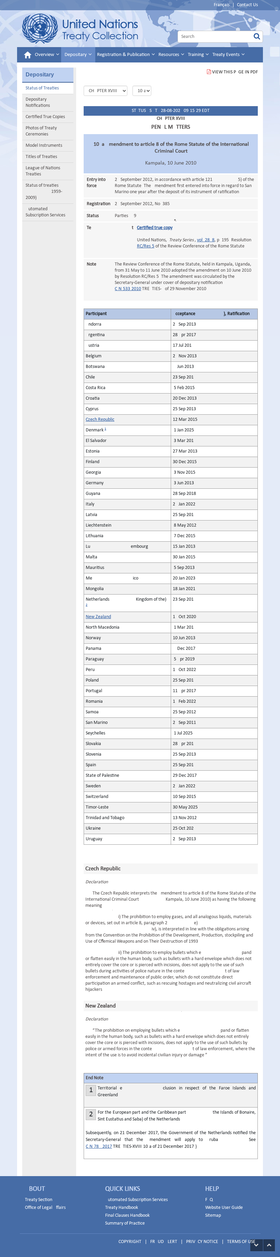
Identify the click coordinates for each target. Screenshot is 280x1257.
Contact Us (247, 5)
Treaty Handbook (121, 1207)
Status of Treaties (42, 88)
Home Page (80, 29)
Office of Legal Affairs (45, 1207)
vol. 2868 (205, 240)
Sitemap (213, 1215)
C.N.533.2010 (128, 288)
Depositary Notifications (38, 102)
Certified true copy (154, 227)
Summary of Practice (125, 1223)
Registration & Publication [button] (124, 54)
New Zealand (98, 616)
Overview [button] (45, 54)
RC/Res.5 (145, 246)
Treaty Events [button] (226, 54)
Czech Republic (100, 419)
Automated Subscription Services (45, 212)
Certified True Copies (45, 116)
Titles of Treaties (41, 156)
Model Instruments (44, 145)
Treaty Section (38, 1199)
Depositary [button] (76, 54)
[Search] (257, 37)
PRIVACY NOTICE (202, 1241)
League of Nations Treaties (43, 171)
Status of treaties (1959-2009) (44, 191)
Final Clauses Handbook (127, 1215)
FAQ (209, 1199)
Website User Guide (224, 1207)
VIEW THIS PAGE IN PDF (235, 72)
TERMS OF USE (241, 1241)
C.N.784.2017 (99, 1146)
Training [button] (196, 54)
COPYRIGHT (129, 1241)
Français (221, 5)
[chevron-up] (269, 1245)
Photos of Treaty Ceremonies (41, 131)
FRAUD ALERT (163, 1241)
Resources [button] (169, 54)
